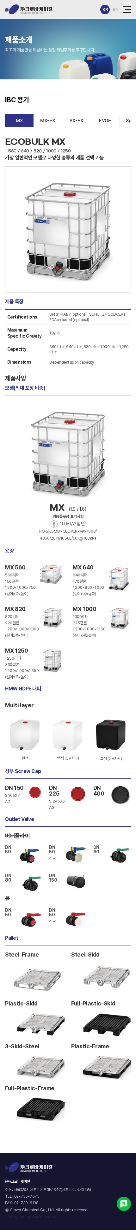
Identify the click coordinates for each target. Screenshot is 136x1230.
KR (105, 9)
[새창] (124, 1204)
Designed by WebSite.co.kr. (32, 1216)
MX (19, 121)
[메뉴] (127, 9)
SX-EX (76, 121)
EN (115, 9)
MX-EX (47, 121)
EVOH (105, 121)
